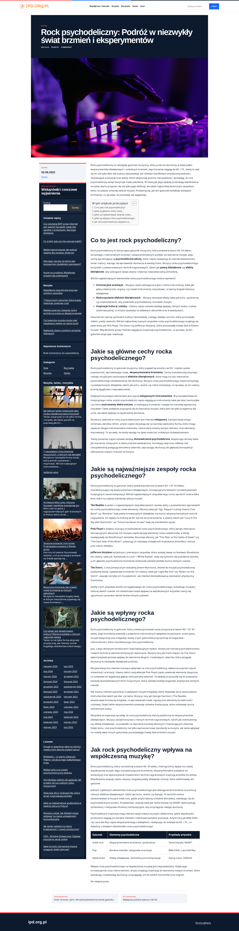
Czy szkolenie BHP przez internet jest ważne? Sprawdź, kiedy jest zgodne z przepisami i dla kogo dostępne (60, 228)
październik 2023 (52, 696)
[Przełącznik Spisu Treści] (133, 203)
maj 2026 (48, 671)
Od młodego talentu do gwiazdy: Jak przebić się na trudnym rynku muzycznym (62, 782)
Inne (142, 6)
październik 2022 (72, 686)
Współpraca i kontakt (99, 6)
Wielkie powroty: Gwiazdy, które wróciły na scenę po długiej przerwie (62, 312)
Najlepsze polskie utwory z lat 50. (140, 898)
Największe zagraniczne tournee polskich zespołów (60, 292)
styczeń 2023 (70, 671)
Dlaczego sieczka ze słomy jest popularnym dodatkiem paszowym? (62, 263)
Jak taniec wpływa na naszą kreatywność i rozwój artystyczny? (61, 828)
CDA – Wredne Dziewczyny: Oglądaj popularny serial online (61, 838)
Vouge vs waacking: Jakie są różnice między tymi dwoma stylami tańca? (62, 748)
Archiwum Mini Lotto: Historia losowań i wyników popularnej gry (61, 504)
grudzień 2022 (71, 676)
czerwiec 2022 (71, 706)
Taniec (135, 6)
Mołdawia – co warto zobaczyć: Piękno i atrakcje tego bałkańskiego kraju (62, 759)
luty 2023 (68, 666)
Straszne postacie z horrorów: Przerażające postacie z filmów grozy (59, 546)
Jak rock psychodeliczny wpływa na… (112, 221)
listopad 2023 (50, 691)
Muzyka (115, 6)
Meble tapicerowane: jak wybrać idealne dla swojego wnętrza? (60, 251)
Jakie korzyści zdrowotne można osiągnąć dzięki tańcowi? (60, 848)
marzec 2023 (50, 727)
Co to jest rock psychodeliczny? (109, 207)
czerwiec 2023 (50, 711)
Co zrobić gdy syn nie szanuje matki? (62, 241)
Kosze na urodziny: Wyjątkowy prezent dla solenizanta (59, 274)
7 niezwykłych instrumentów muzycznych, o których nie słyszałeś (62, 453)
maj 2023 (48, 717)
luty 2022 (68, 727)
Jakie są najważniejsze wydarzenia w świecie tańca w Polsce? (62, 805)
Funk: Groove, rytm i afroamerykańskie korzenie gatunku (84, 898)
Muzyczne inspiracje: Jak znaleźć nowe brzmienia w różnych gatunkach (60, 590)
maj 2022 (68, 711)
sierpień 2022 (71, 696)
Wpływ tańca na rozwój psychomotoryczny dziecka (57, 771)
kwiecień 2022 (71, 717)
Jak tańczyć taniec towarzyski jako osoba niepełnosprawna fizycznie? (61, 412)
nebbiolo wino (50, 472)
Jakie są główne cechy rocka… (109, 211)
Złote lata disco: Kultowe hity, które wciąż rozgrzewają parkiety (61, 794)
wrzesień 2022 (71, 691)
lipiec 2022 (69, 701)
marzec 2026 (50, 676)
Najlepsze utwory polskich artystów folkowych (62, 332)
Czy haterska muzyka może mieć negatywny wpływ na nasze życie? (61, 322)
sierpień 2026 (50, 666)
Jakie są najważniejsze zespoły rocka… (113, 214)
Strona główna (203, 922)
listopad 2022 (71, 681)
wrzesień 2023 (50, 701)
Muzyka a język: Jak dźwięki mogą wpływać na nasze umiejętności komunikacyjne (60, 816)
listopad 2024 (50, 681)
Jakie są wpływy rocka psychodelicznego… (115, 218)
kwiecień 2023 (50, 722)
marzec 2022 (70, 722)
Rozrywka (125, 6)
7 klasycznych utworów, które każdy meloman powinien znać (62, 302)
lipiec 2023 (48, 706)
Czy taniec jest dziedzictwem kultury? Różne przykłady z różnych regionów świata (61, 634)
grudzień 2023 (50, 686)
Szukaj (214, 6)
